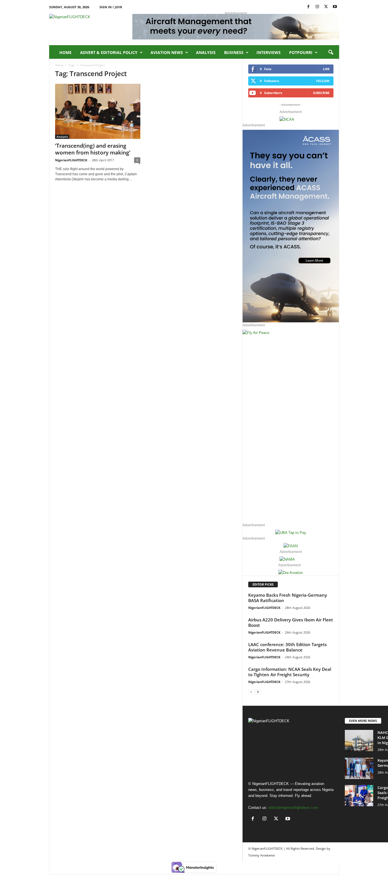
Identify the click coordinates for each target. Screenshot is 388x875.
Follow (322, 81)
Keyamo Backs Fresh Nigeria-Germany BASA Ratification (287, 597)
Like (326, 69)
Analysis (206, 52)
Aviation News (167, 52)
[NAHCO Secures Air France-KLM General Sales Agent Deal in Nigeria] (359, 740)
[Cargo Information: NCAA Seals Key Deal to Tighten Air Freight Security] (359, 795)
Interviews (268, 52)
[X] (326, 7)
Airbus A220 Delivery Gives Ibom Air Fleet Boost (290, 622)
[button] (330, 52)
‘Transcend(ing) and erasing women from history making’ (92, 149)
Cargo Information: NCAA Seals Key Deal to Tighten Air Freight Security (289, 671)
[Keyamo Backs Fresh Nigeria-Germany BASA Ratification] (359, 768)
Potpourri (300, 52)
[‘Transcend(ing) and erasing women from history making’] (97, 111)
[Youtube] (334, 7)
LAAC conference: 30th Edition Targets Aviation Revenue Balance (287, 647)
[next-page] (258, 692)
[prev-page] (251, 692)
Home (65, 52)
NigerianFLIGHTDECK (71, 160)
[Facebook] (308, 7)
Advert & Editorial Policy (108, 52)
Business (233, 52)
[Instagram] (317, 7)
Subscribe (321, 93)
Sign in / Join (110, 7)
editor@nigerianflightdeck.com (293, 807)
